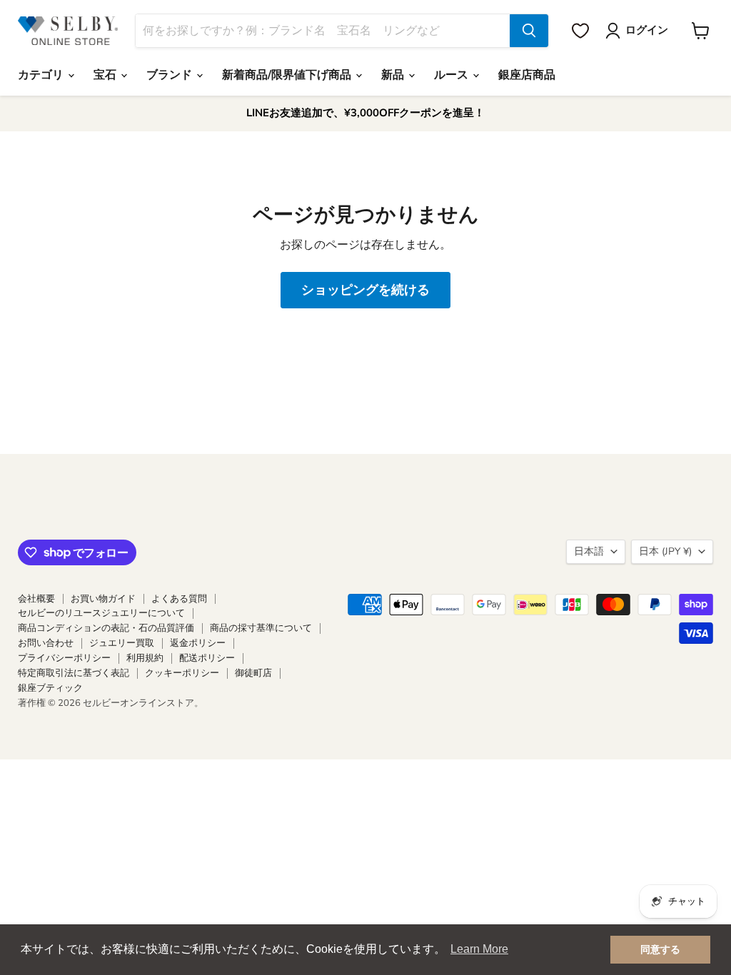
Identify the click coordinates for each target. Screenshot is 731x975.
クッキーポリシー (182, 673)
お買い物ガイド (103, 598)
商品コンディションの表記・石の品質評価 (106, 628)
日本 (665, 551)
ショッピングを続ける (365, 289)
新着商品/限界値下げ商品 (288, 75)
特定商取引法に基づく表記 (73, 673)
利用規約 (144, 658)
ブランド (170, 75)
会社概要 (36, 598)
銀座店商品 (526, 75)
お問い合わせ (46, 643)
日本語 (589, 551)
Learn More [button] (479, 949)
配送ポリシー (207, 658)
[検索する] (529, 30)
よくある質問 (179, 598)
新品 (394, 75)
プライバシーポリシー (64, 658)
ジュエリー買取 (121, 643)
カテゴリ (42, 75)
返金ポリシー (198, 643)
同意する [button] (660, 949)
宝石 (106, 75)
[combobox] (323, 30)
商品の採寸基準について (261, 628)
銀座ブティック (50, 688)
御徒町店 (253, 673)
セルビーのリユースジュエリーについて (101, 613)
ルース (452, 75)
